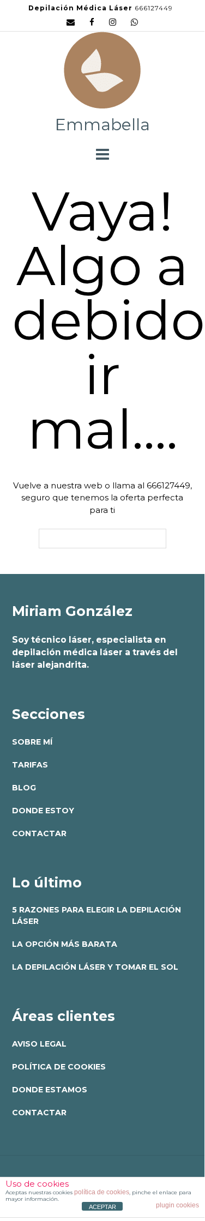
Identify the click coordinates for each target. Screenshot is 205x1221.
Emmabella (102, 124)
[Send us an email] (71, 22)
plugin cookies (177, 1205)
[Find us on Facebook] (92, 22)
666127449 (154, 8)
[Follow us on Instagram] (112, 22)
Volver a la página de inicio (102, 538)
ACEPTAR (102, 1207)
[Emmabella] (102, 73)
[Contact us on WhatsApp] (134, 22)
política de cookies (101, 1192)
